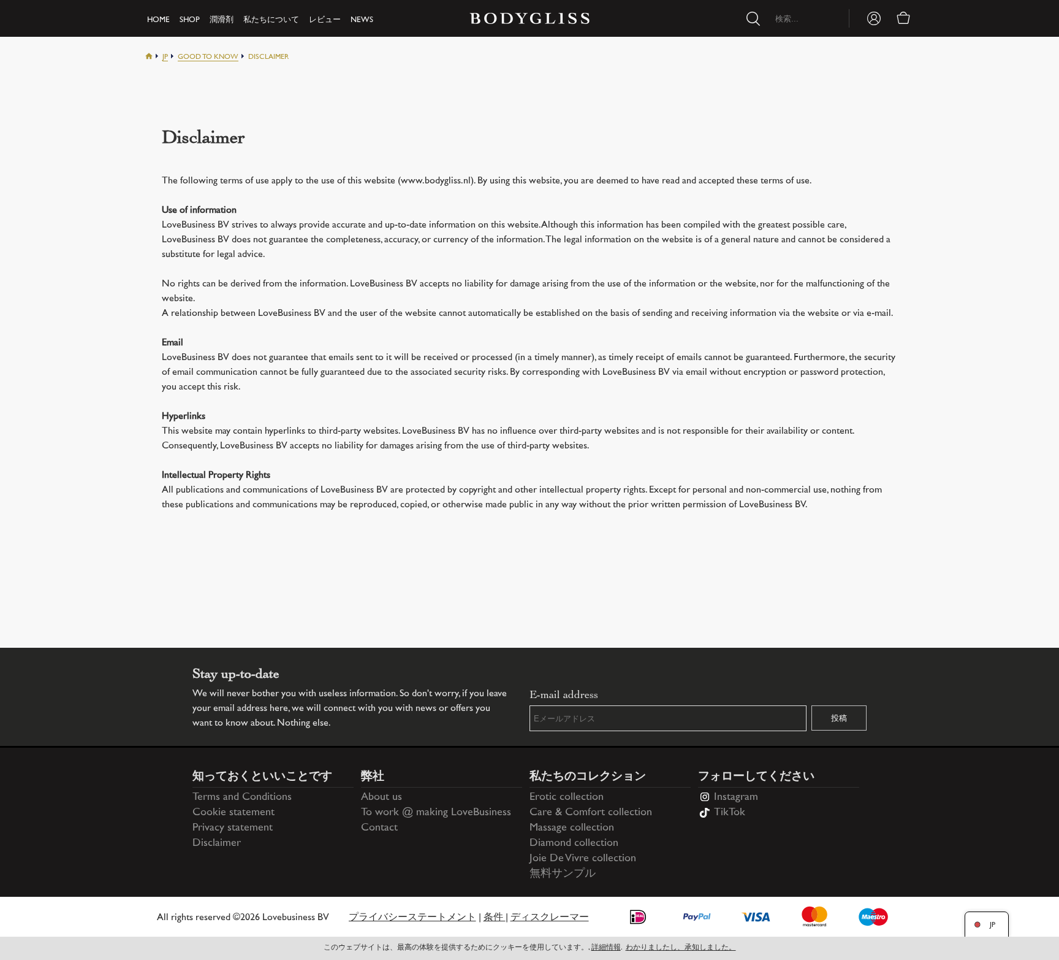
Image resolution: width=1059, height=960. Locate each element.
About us (381, 797)
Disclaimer (216, 843)
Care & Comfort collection (591, 813)
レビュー (325, 20)
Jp (165, 57)
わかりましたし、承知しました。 (681, 948)
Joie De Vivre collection (583, 859)
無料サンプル (563, 874)
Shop (190, 20)
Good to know (208, 57)
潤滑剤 (221, 20)
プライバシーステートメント (412, 918)
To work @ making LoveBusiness (436, 813)
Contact (379, 828)
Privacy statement (232, 828)
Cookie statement (233, 813)
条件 (495, 918)
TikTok (729, 813)
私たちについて (271, 20)
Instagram (736, 797)
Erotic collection (567, 797)
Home (158, 20)
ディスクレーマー (550, 918)
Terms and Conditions (242, 797)
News (362, 20)
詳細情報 (606, 948)
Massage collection (572, 828)
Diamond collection (574, 843)
